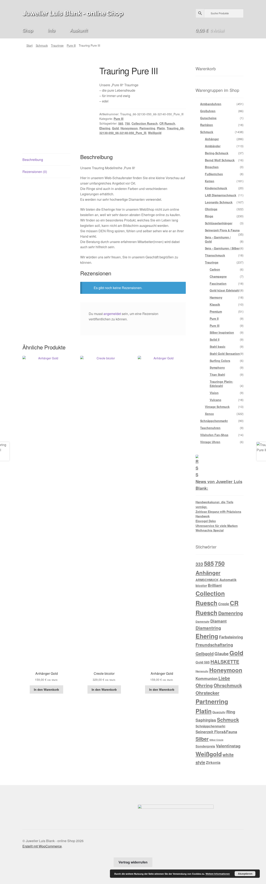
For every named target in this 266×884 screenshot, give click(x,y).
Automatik (227, 579)
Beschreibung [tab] (32, 159)
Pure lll (71, 45)
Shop (27, 30)
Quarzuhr (218, 712)
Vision (214, 393)
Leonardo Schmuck (219, 202)
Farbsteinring (231, 637)
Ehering (104, 128)
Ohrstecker (207, 692)
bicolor (201, 585)
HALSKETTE (225, 661)
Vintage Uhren (210, 442)
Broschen (212, 167)
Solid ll (214, 339)
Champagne (218, 276)
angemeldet (112, 313)
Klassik (215, 304)
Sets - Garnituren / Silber (222, 248)
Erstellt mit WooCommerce (42, 846)
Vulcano (215, 400)
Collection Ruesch (145, 123)
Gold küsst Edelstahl (224, 290)
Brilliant (215, 585)
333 (199, 564)
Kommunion (207, 678)
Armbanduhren (210, 104)
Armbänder (212, 146)
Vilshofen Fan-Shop (214, 435)
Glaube (221, 654)
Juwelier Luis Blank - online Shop (72, 13)
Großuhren (208, 111)
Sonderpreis (205, 746)
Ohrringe (211, 209)
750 (127, 123)
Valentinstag (228, 746)
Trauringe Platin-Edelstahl (221, 383)
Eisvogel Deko (206, 521)
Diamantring (208, 628)
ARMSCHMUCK (207, 580)
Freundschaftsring (214, 645)
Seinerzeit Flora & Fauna (222, 230)
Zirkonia (213, 762)
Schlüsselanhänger (218, 223)
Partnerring (147, 128)
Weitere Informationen (218, 873)
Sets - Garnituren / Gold (218, 239)
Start (29, 45)
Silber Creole (216, 739)
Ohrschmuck (228, 685)
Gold (115, 128)
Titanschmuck (215, 255)
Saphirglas (206, 720)
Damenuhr (202, 622)
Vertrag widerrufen (133, 862)
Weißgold (154, 133)
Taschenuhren (210, 428)
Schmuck (42, 45)
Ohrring (204, 685)
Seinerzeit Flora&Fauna (216, 731)
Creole (223, 603)
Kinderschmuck (216, 188)
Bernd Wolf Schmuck (220, 160)
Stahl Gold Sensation (225, 353)
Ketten (209, 181)
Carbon (215, 269)
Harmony (216, 297)
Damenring (230, 613)
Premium (216, 311)
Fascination (218, 283)
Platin (161, 128)
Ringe (209, 216)
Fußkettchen (214, 174)
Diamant (218, 621)
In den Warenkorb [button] (46, 689)
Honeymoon (129, 128)
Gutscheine (208, 118)
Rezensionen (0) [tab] (34, 171)
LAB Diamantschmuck (220, 195)
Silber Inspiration (222, 332)
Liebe (224, 678)
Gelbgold (205, 654)
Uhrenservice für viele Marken (217, 526)
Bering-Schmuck (216, 153)
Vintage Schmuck (217, 407)
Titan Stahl (217, 374)
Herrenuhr (202, 671)
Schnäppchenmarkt (214, 421)
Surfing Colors (220, 361)
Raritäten (206, 125)
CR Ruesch (167, 123)
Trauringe (57, 45)
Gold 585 (203, 662)
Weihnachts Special (210, 530)
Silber (202, 738)
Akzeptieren (245, 873)
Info (51, 30)
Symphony (217, 367)
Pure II (214, 318)
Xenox (209, 414)
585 (120, 123)
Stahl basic (217, 346)
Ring (230, 712)
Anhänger (212, 139)
